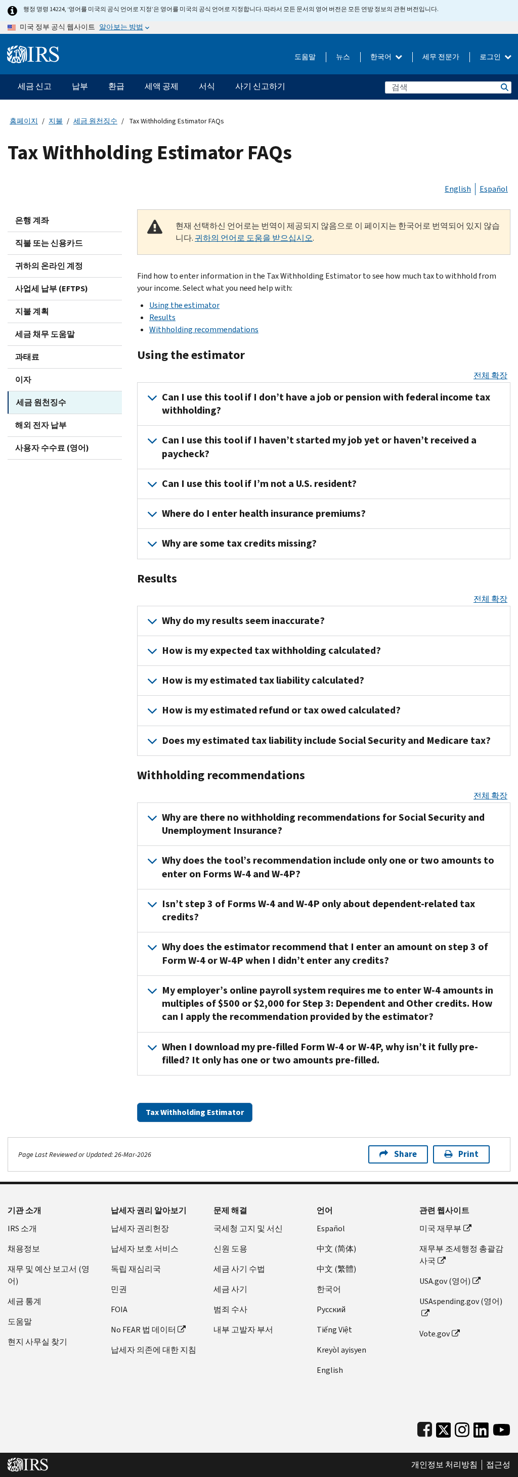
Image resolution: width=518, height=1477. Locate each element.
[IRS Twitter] (443, 1427)
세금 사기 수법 (239, 1269)
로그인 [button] (491, 57)
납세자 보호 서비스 (145, 1248)
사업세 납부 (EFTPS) (51, 288)
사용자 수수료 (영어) (52, 447)
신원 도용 (230, 1248)
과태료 (27, 356)
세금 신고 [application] (35, 86)
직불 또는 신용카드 (49, 243)
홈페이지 (24, 121)
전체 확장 (490, 375)
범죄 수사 (230, 1309)
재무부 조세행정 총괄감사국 (461, 1254)
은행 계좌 (32, 220)
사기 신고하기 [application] (260, 86)
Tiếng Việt (334, 1329)
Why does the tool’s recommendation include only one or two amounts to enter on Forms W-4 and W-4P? (328, 867)
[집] (33, 50)
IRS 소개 (22, 1228)
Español (494, 189)
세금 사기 (230, 1289)
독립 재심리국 (136, 1269)
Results (162, 317)
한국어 (381, 57)
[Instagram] (462, 1427)
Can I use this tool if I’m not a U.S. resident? (259, 483)
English (458, 189)
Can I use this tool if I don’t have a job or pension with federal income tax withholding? (326, 403)
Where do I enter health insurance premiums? (264, 513)
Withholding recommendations (203, 329)
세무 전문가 (440, 57)
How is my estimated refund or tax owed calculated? (281, 710)
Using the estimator (184, 305)
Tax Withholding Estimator (195, 1112)
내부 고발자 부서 (243, 1329)
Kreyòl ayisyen (341, 1350)
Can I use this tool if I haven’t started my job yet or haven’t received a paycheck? (319, 446)
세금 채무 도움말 (45, 334)
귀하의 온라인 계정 (49, 265)
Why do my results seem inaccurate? (243, 621)
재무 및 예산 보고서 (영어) (49, 1275)
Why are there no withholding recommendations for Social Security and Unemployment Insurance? (323, 824)
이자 (23, 379)
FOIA (119, 1309)
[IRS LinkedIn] (481, 1427)
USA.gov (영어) (444, 1281)
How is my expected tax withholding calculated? (271, 650)
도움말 (305, 57)
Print (468, 1154)
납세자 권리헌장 (140, 1228)
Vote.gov (434, 1333)
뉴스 (343, 57)
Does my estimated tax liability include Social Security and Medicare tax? (326, 740)
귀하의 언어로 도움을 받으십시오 (254, 238)
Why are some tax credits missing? (239, 543)
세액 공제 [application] (162, 86)
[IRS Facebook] (424, 1427)
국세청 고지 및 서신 (248, 1228)
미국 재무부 (440, 1228)
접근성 (498, 1465)
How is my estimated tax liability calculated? (263, 680)
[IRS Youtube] (501, 1427)
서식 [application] (207, 86)
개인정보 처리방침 (444, 1465)
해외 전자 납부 (41, 425)
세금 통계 (24, 1301)
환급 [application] (116, 86)
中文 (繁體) (336, 1269)
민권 (119, 1289)
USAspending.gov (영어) (460, 1301)
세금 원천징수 (95, 121)
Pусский (331, 1309)
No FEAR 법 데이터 (143, 1329)
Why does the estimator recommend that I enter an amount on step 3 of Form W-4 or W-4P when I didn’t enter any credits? (325, 953)
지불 (56, 121)
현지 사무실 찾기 (37, 1341)
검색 (503, 87)
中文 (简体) (336, 1248)
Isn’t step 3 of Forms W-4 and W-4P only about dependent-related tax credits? (318, 910)
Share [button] (405, 1154)
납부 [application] (80, 86)
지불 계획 (32, 311)
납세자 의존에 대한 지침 (153, 1350)
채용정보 (24, 1248)
